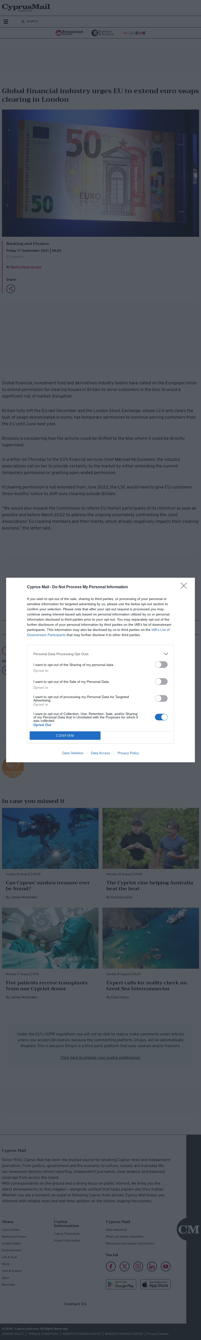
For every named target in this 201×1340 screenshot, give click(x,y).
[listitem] (100, 653)
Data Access (100, 753)
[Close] (185, 587)
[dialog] (100, 670)
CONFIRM (65, 736)
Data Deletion (72, 753)
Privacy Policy (128, 753)
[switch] (161, 664)
